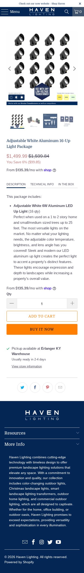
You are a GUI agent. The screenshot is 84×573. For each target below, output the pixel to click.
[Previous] (10, 68)
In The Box (66, 184)
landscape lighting (36, 467)
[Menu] (2, 11)
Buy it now (42, 329)
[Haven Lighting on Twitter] (50, 542)
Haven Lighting (27, 557)
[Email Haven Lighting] (25, 542)
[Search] (66, 11)
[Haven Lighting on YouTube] (58, 542)
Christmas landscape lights (29, 488)
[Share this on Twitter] (22, 387)
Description (16, 184)
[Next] (74, 68)
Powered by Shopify (19, 562)
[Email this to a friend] (60, 387)
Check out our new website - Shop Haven (42, 3)
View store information (27, 366)
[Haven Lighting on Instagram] (41, 542)
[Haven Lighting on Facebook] (33, 542)
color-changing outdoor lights (43, 483)
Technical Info (42, 184)
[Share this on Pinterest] (47, 387)
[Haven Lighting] (42, 11)
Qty (9, 294)
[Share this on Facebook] (35, 387)
